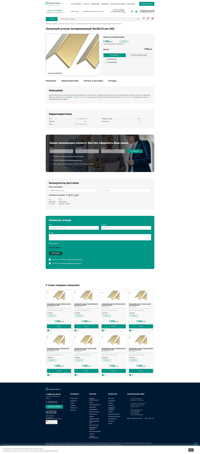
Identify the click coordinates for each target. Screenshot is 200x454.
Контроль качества (114, 416)
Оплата (110, 403)
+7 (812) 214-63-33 (147, 11)
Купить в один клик (139, 55)
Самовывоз (111, 400)
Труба (91, 402)
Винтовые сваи (94, 425)
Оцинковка (92, 407)
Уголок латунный (127, 97)
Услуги (86, 4)
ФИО (52, 148)
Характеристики (70, 81)
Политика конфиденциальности (54, 418)
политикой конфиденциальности (71, 160)
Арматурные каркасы (93, 428)
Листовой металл (94, 404)
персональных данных (76, 156)
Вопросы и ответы (113, 414)
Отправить (134, 151)
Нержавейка (93, 409)
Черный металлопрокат (94, 399)
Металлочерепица (95, 431)
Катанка (91, 433)
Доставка (111, 398)
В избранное (112, 59)
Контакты (131, 4)
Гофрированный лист (94, 421)
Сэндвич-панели (94, 419)
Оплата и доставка (93, 81)
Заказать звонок (146, 4)
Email (104, 148)
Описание (51, 81)
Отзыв (52, 233)
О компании (76, 4)
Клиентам (95, 4)
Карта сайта (50, 415)
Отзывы (112, 81)
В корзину (114, 55)
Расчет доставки (55, 187)
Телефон (79, 148)
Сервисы (105, 4)
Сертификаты (112, 419)
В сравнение (112, 62)
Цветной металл (94, 411)
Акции (110, 423)
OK (191, 450)
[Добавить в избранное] (48, 291)
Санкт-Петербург (54, 10)
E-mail (103, 225)
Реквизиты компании (111, 408)
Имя (51, 225)
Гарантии (111, 405)
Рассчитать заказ (117, 4)
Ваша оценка (54, 243)
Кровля (91, 416)
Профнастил (93, 414)
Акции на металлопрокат (94, 436)
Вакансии (111, 421)
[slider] (54, 247)
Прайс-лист (75, 11)
